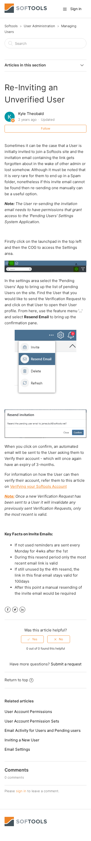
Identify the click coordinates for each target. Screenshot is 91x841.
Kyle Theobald (31, 113)
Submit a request (66, 664)
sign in (21, 791)
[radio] (32, 639)
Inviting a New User (22, 740)
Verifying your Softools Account (38, 486)
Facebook (8, 610)
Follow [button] (45, 128)
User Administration (39, 26)
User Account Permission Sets (32, 721)
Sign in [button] (75, 9)
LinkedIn (22, 610)
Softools (11, 26)
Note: (9, 496)
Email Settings (17, 749)
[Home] (26, 11)
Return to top (16, 679)
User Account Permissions (28, 711)
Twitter (15, 610)
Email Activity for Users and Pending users (43, 730)
